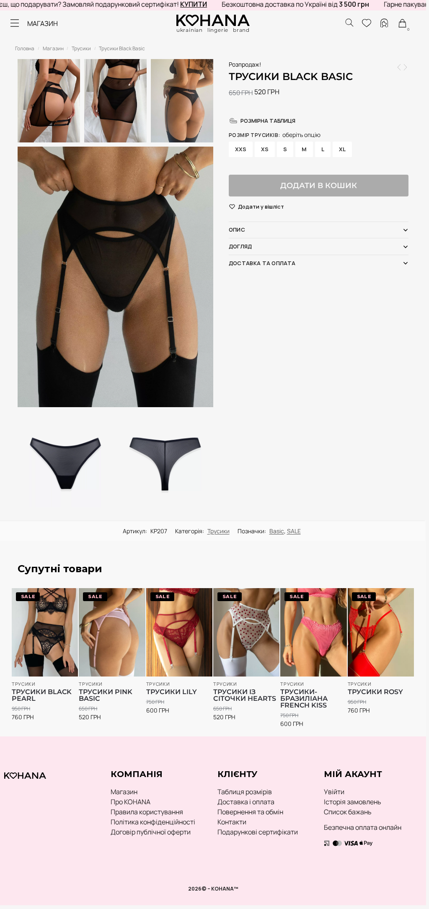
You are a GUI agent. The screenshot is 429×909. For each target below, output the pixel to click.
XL (342, 149)
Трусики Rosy (375, 692)
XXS (240, 149)
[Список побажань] (59, 598)
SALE (294, 531)
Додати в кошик (318, 185)
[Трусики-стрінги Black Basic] (405, 67)
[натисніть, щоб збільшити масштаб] (115, 277)
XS (265, 149)
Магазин (53, 48)
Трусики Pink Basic (105, 695)
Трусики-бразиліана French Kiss (304, 699)
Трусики (81, 48)
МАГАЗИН (42, 23)
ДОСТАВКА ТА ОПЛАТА (262, 263)
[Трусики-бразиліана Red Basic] (399, 67)
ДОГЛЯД (240, 246)
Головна (24, 48)
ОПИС (237, 229)
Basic (276, 531)
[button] (261, 207)
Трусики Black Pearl (42, 695)
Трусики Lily (171, 692)
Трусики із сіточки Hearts (244, 695)
